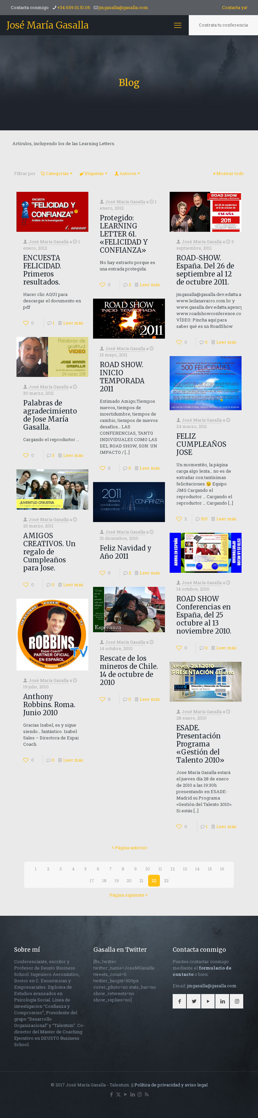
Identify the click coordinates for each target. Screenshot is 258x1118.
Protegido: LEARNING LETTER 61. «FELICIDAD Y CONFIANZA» (124, 234)
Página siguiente (127, 895)
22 (154, 880)
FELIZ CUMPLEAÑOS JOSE (201, 444)
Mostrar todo (230, 173)
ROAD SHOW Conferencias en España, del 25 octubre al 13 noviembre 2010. (203, 615)
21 (141, 880)
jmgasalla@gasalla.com (123, 7)
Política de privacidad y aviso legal (171, 1085)
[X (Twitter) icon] (118, 1094)
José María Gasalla (48, 25)
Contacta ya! (234, 7)
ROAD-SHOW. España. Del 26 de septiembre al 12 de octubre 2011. (205, 270)
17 (92, 880)
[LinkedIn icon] (132, 1094)
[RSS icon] (146, 1094)
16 (222, 869)
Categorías (57, 173)
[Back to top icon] (226, 1104)
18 (104, 880)
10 (147, 869)
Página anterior (131, 848)
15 (210, 869)
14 (197, 869)
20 (129, 880)
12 (173, 869)
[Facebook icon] (111, 1094)
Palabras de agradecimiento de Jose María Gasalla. (50, 415)
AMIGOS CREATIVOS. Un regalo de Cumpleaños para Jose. (49, 551)
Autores (128, 173)
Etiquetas (94, 173)
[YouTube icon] (125, 1094)
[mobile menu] (177, 25)
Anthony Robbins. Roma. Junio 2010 (49, 704)
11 (160, 869)
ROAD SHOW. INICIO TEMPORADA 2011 (122, 376)
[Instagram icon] (139, 1094)
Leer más (73, 323)
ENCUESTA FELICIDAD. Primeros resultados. (42, 270)
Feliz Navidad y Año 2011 (126, 552)
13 (185, 869)
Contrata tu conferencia (223, 25)
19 (117, 880)
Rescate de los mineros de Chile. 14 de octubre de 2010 (129, 670)
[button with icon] (179, 1001)
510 (204, 519)
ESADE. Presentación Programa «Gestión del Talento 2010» (200, 744)
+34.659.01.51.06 (73, 7)
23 (166, 880)
